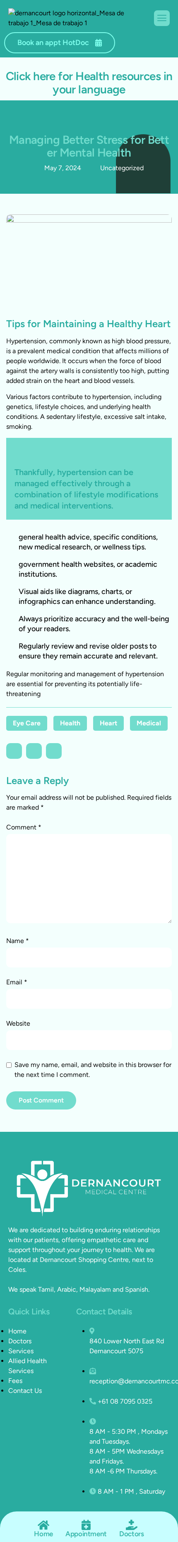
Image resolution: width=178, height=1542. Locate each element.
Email (16, 982)
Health (70, 723)
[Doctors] (131, 1525)
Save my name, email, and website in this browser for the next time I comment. (92, 1070)
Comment (23, 827)
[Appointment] (86, 1525)
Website (18, 1023)
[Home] (43, 1525)
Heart (108, 723)
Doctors (19, 1341)
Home (17, 1331)
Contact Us (25, 1391)
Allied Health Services (27, 1366)
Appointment (86, 1534)
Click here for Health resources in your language (89, 82)
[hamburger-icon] (162, 18)
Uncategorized (122, 168)
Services (21, 1351)
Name (17, 941)
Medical (149, 723)
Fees (15, 1381)
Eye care (27, 723)
